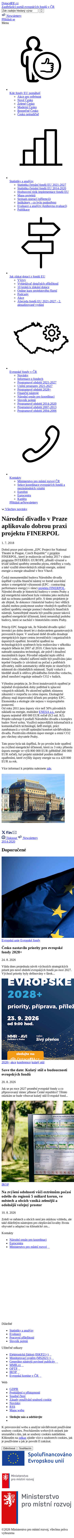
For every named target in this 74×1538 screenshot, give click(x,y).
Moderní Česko (27, 107)
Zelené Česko (26, 103)
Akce (20, 297)
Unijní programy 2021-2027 (34, 386)
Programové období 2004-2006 (36, 410)
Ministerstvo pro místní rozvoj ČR (38, 481)
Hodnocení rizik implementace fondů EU (43, 192)
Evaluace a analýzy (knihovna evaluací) (42, 206)
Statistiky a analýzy (21, 1330)
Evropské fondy (30, 940)
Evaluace (15, 1334)
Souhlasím (25, 1448)
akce (13, 1062)
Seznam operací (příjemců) (34, 199)
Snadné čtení (17, 1396)
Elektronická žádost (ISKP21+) (30, 1354)
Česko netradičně (28, 114)
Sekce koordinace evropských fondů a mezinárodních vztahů (41, 486)
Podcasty (23, 294)
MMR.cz (16, 1365)
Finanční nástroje (28, 393)
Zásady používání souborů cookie (30, 1399)
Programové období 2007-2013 (36, 407)
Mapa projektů (26, 195)
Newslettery (30, 502)
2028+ (6, 1062)
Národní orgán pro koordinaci (35, 396)
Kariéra (22, 499)
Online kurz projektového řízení (37, 290)
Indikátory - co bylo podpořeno (36, 202)
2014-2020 (8, 841)
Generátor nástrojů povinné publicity (33, 1361)
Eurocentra (24, 495)
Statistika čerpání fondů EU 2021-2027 (41, 184)
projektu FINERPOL (51, 588)
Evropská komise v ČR (25, 1375)
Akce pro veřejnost (29, 96)
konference (24, 1062)
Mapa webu (16, 1410)
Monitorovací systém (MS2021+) (31, 1358)
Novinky (22, 375)
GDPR (13, 1389)
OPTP (14, 1368)
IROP (5, 1184)
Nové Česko (25, 100)
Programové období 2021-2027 (36, 382)
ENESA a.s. (46, 712)
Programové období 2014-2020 (36, 403)
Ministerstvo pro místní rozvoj (29, 1246)
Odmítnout (9, 1448)
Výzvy (21, 280)
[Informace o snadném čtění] (37, 1320)
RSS (12, 1406)
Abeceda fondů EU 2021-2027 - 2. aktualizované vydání (39, 303)
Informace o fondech (30, 379)
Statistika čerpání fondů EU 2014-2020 (41, 188)
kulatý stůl (38, 1062)
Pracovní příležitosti (21, 1337)
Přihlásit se (8, 19)
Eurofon (22, 491)
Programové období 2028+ (34, 389)
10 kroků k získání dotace (33, 287)
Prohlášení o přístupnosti (24, 1392)
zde (49, 768)
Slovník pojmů (26, 400)
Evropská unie (11, 940)
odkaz (22, 1437)
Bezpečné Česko (27, 110)
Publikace (23, 209)
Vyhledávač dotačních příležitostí (37, 283)
